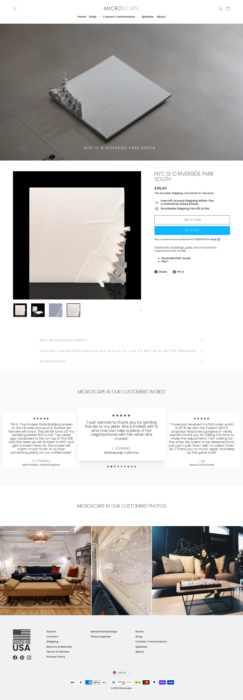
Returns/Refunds (53, 361)
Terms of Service (57, 651)
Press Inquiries (101, 636)
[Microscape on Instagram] (29, 657)
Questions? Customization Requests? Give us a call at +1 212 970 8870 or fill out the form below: (118, 350)
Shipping (177, 193)
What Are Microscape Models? (63, 340)
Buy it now (192, 230)
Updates (147, 17)
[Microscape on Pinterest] (22, 657)
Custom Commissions (119, 17)
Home (82, 17)
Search (51, 631)
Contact (52, 636)
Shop (93, 17)
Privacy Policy (55, 656)
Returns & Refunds (59, 647)
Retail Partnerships (104, 631)
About (161, 17)
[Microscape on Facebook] (15, 657)
